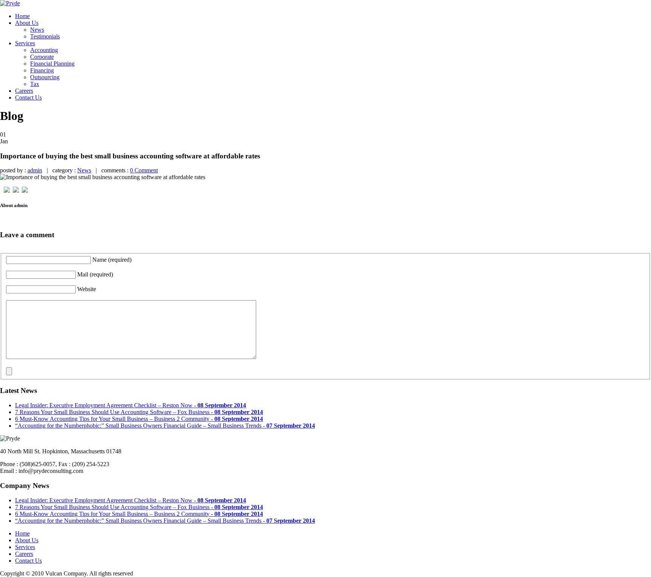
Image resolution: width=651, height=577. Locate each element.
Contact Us (28, 97)
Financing (42, 70)
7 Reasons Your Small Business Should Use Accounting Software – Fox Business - (139, 412)
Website (86, 289)
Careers (24, 90)
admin (35, 170)
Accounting (44, 50)
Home (22, 16)
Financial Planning (52, 63)
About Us (26, 23)
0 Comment (144, 170)
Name (111, 259)
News (37, 29)
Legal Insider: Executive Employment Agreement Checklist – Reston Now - (130, 405)
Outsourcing (45, 77)
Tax (34, 84)
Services (25, 43)
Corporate (42, 57)
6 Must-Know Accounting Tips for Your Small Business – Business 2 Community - (139, 419)
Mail (95, 274)
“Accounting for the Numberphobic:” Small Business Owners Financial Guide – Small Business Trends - (165, 425)
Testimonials (45, 36)
